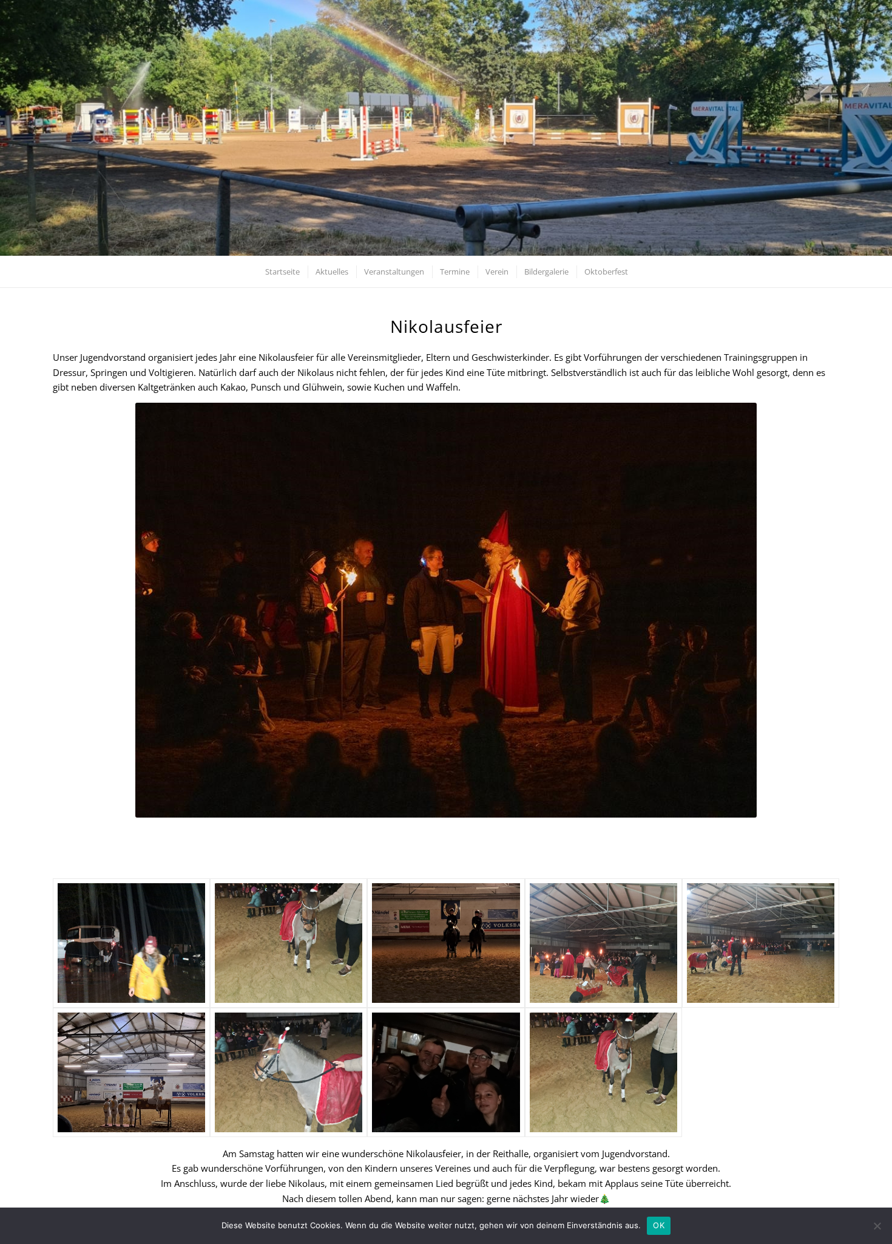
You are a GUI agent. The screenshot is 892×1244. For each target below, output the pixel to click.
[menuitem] (282, 271)
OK (658, 1225)
